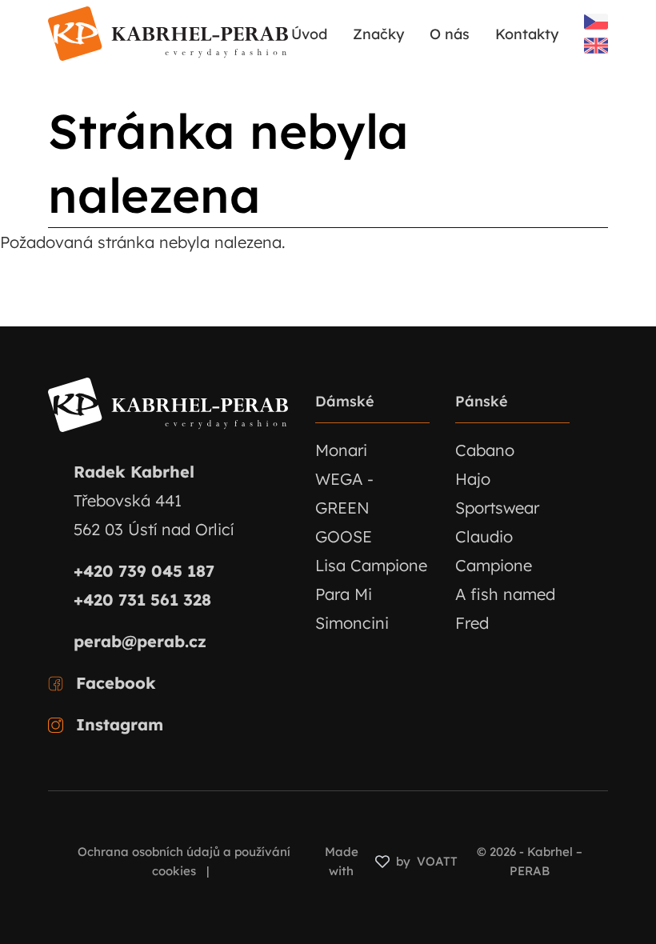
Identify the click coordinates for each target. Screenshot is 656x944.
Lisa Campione (371, 565)
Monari (341, 450)
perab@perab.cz (140, 641)
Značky (378, 34)
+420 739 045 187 (144, 571)
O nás (450, 34)
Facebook (116, 683)
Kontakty (526, 34)
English (596, 46)
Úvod (309, 34)
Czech (596, 22)
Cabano (484, 450)
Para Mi (343, 594)
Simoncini (352, 623)
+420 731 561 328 (142, 600)
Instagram (119, 724)
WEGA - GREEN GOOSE (344, 507)
